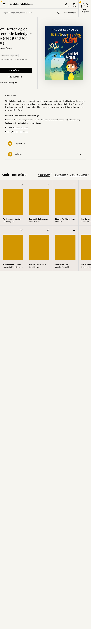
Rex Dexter (16, 127)
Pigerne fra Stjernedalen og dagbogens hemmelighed (65, 219)
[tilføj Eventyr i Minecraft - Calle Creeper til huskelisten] (47, 230)
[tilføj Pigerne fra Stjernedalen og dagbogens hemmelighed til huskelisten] (74, 184)
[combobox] (31, 13)
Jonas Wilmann (35, 222)
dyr (22, 127)
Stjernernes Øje (61, 264)
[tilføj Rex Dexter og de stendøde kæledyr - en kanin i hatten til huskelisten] (21, 184)
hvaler (26, 127)
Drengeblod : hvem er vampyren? (38, 219)
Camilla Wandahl (62, 267)
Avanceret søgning (70, 13)
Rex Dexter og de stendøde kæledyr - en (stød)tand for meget (61, 120)
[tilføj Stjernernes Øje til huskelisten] (74, 230)
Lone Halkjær (34, 267)
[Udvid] (30, 127)
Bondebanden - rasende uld (12, 264)
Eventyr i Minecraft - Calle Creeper (37, 264)
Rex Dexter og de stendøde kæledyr (27, 116)
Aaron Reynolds (7, 48)
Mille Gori (59, 222)
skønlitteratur (24, 132)
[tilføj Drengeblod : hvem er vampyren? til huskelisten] (47, 184)
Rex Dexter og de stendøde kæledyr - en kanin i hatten (23, 123)
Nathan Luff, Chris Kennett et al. (12, 267)
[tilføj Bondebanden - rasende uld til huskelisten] (21, 230)
